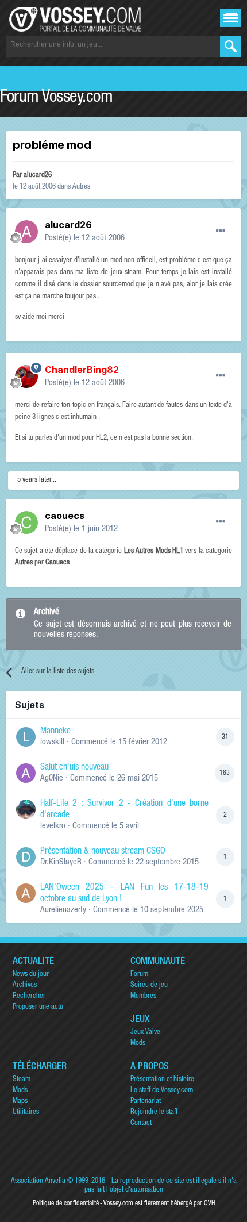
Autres (81, 187)
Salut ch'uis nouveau (74, 768)
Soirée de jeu (149, 985)
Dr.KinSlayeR (61, 862)
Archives (25, 985)
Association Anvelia (38, 1181)
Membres (143, 996)
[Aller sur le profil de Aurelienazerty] (26, 893)
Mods (137, 1043)
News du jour (31, 974)
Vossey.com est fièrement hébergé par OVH (159, 1203)
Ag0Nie (51, 778)
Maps (20, 1101)
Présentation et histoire (162, 1079)
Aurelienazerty (63, 910)
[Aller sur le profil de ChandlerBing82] (26, 376)
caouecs (64, 515)
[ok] (230, 46)
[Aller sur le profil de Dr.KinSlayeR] (26, 857)
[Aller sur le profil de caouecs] (26, 522)
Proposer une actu (38, 1007)
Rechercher (29, 996)
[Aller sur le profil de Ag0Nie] (26, 773)
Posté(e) (85, 238)
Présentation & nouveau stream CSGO (102, 851)
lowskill (52, 742)
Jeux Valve (145, 1032)
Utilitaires (26, 1112)
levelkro (52, 826)
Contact (141, 1123)
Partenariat (145, 1101)
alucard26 (38, 175)
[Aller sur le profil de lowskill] (26, 737)
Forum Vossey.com (56, 98)
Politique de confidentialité (66, 1203)
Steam (21, 1079)
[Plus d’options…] (220, 231)
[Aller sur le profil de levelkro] (26, 809)
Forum (139, 974)
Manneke (55, 731)
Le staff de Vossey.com (161, 1090)
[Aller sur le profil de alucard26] (26, 231)
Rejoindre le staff (153, 1112)
